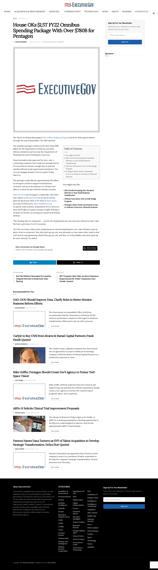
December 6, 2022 (33, 449)
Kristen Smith (20, 413)
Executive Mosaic (28, 562)
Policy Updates (92, 528)
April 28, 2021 (31, 308)
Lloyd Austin (51, 201)
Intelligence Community (92, 505)
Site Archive (52, 562)
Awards (61, 512)
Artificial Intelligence (62, 504)
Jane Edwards (20, 42)
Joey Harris (19, 380)
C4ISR (60, 520)
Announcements (64, 497)
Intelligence (92, 501)
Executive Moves (76, 513)
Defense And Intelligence (63, 542)
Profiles (90, 534)
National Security (90, 520)
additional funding (32, 198)
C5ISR (60, 523)
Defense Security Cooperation (63, 549)
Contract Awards (61, 534)
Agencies (54, 11)
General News (23, 18)
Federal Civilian (79, 522)
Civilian (61, 527)
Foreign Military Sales (79, 532)
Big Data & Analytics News (64, 516)
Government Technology (78, 549)
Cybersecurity (72, 11)
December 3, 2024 (33, 413)
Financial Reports (76, 526)
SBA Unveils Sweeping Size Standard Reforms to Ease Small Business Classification (80, 160)
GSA (89, 491)
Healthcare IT (92, 494)
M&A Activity (92, 513)
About (115, 11)
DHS (74, 497)
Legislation (91, 509)
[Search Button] (154, 13)
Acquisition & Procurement (29, 11)
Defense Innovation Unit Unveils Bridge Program (81, 167)
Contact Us (141, 11)
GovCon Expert (78, 539)
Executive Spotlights (76, 518)
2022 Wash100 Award (43, 204)
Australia (61, 508)
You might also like (72, 155)
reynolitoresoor (21, 344)
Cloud (60, 530)
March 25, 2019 (30, 380)
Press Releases (92, 531)
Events (75, 508)
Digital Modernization (78, 504)
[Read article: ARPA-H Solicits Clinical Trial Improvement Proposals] (29, 424)
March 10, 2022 (34, 42)
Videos (89, 544)
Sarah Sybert (19, 449)
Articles (61, 500)
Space (89, 537)
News (105, 11)
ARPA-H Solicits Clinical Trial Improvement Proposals (46, 408)
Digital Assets (78, 500)
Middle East (91, 516)
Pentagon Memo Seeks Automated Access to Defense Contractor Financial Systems (81, 174)
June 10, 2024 (34, 344)
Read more (56, 325)
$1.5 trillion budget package (55, 137)
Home (7, 11)
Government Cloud (78, 543)
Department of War (78, 492)
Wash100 (126, 11)
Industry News (92, 498)
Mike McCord (19, 195)
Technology (91, 11)
